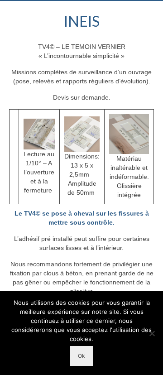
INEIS (82, 21)
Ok (81, 355)
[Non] (151, 333)
